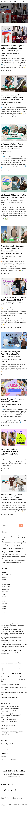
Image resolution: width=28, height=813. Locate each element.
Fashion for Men (7, 375)
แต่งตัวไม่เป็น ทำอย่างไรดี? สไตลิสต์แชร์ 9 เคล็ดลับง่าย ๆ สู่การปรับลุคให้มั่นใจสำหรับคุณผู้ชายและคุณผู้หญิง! (10, 708)
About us (3, 756)
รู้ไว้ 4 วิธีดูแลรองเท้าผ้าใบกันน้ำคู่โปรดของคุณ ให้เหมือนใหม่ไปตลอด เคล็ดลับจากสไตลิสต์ (12, 97)
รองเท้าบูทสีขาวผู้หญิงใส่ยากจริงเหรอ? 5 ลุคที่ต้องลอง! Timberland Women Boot (11, 497)
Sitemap (3, 805)
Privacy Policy (12, 804)
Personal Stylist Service (7, 744)
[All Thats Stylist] (8, 1)
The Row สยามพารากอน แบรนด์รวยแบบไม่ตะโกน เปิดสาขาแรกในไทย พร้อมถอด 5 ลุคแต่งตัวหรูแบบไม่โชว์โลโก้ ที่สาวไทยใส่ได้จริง (13, 550)
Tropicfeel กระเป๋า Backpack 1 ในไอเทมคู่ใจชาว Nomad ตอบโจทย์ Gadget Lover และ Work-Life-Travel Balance (12, 250)
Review (4, 596)
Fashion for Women (15, 328)
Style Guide (6, 71)
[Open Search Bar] (24, 1)
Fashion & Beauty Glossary (8, 760)
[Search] (21, 525)
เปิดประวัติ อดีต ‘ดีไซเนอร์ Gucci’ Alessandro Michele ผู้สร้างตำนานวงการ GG (12, 732)
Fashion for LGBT (6, 582)
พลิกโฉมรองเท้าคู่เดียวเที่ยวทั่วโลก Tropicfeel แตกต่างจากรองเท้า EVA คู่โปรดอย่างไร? (12, 146)
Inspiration (5, 592)
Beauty (4, 572)
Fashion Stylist (5, 750)
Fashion (4, 580)
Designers (4, 577)
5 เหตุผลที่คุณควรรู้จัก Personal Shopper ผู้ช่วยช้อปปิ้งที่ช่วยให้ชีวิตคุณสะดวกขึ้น (11, 715)
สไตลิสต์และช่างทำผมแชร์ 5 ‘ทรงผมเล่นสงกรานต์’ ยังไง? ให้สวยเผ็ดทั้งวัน (10, 451)
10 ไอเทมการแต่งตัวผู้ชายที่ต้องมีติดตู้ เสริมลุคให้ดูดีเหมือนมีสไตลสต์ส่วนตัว (10, 354)
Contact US (4, 804)
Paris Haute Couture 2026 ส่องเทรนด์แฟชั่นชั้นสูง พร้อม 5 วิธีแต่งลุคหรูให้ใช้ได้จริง (13, 561)
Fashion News (5, 589)
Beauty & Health (6, 575)
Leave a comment (8, 471)
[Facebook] (15, 790)
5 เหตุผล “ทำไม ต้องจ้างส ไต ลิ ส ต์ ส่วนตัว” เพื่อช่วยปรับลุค (9, 720)
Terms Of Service (21, 804)
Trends (4, 608)
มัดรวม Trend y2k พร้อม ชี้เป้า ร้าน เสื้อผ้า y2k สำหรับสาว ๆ (9, 726)
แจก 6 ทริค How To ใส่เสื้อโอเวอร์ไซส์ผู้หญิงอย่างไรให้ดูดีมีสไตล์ (13, 298)
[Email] (2, 790)
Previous (4, 519)
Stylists (12, 71)
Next (19, 519)
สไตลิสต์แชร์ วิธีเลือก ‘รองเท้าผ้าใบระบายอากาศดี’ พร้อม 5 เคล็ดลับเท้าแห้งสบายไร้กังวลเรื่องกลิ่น (13, 197)
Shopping (4, 599)
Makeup (4, 594)
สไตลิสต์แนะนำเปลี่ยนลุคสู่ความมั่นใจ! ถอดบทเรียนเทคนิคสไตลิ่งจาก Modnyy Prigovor (12, 48)
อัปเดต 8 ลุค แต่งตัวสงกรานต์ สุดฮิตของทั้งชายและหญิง (12, 400)
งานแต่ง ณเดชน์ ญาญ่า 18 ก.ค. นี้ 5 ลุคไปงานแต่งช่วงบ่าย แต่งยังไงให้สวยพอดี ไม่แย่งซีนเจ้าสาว (13, 538)
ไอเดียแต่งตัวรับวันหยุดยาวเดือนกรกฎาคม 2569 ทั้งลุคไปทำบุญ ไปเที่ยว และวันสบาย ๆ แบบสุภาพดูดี (14, 556)
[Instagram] (5, 790)
